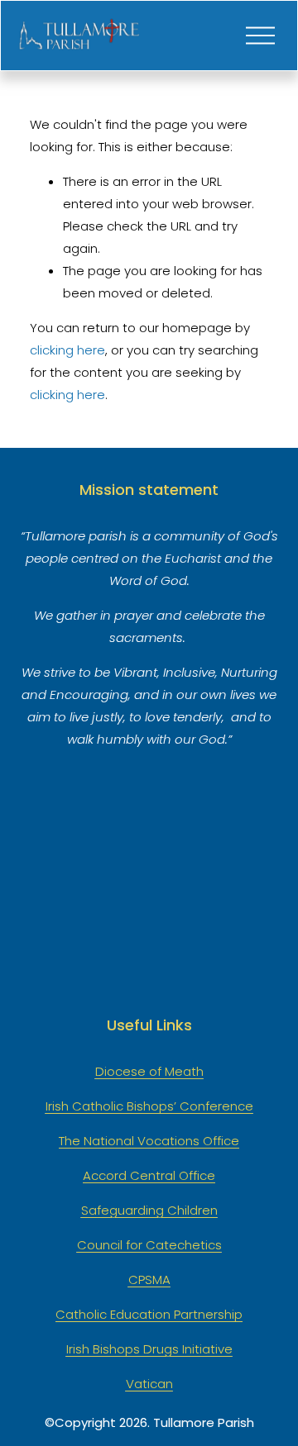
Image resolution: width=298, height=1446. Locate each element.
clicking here (67, 350)
